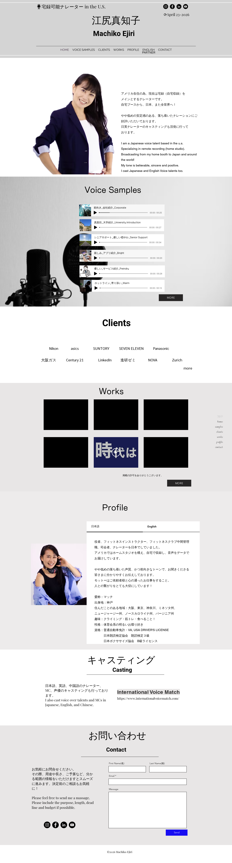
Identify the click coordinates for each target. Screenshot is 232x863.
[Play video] (116, 452)
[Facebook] (172, 6)
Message (113, 789)
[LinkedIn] (178, 6)
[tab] (115, 526)
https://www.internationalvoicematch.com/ (148, 698)
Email (111, 776)
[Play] (95, 212)
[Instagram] (165, 6)
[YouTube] (185, 6)
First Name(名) (116, 763)
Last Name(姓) (157, 763)
